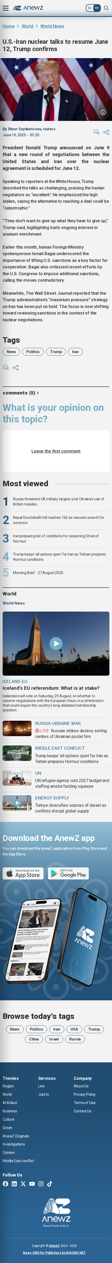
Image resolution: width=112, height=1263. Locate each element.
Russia (75, 1039)
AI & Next (10, 1103)
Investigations (14, 1144)
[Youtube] (32, 1184)
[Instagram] (41, 1184)
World (27, 26)
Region (8, 1086)
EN (96, 8)
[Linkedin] (14, 1184)
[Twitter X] (23, 1184)
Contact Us (82, 1111)
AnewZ (54, 1246)
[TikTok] (50, 1184)
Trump (55, 352)
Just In (43, 1094)
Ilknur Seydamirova (24, 129)
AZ (89, 8)
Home (9, 26)
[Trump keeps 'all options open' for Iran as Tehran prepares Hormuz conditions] (17, 753)
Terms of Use (84, 1103)
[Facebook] (5, 1184)
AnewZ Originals (16, 1136)
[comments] (96, 132)
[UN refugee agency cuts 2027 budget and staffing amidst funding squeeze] (17, 778)
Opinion (9, 1152)
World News (52, 26)
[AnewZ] (56, 1213)
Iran (75, 352)
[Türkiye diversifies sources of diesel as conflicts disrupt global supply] (17, 803)
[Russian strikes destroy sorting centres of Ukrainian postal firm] (17, 728)
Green (7, 1128)
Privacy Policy (85, 1094)
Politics (33, 352)
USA (74, 1029)
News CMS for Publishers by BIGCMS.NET (54, 1253)
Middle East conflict (18, 1161)
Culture (8, 1119)
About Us (81, 1086)
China (34, 1039)
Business (10, 1111)
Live (41, 1086)
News (11, 352)
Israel (54, 1039)
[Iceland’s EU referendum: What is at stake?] (56, 644)
